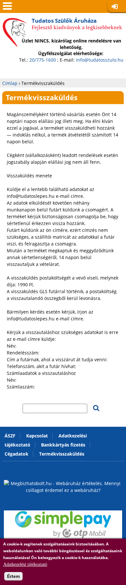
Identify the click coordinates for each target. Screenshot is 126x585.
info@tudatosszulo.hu (99, 60)
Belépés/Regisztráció (116, 7)
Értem (13, 576)
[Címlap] (14, 42)
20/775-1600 (42, 60)
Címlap (9, 83)
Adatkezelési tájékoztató (25, 564)
